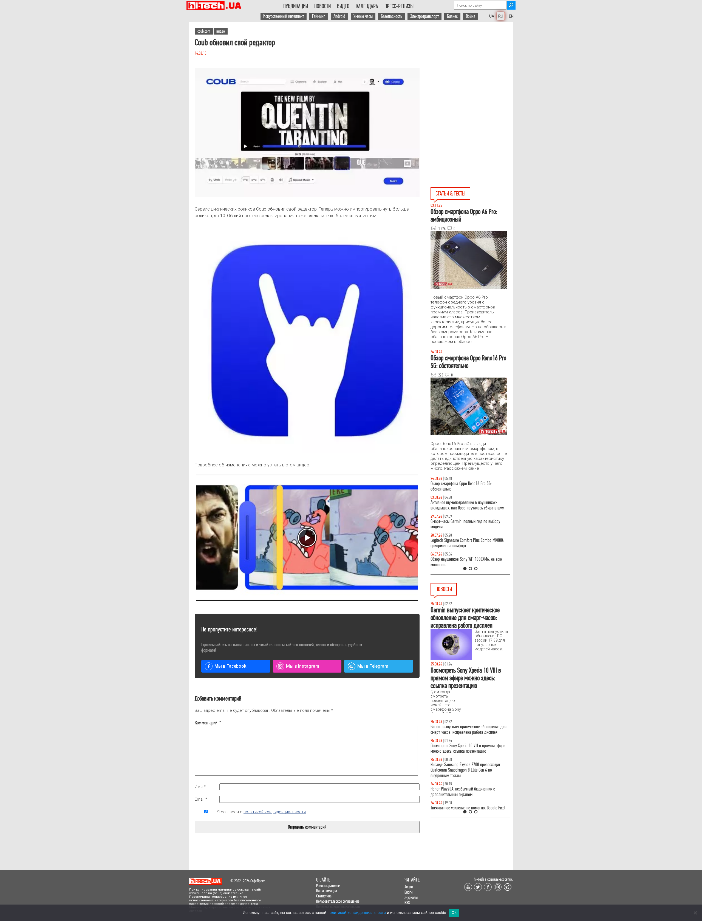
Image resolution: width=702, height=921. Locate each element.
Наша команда (326, 890)
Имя (200, 786)
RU (500, 16)
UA (491, 16)
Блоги (408, 892)
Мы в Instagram (302, 666)
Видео (343, 6)
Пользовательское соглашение (338, 901)
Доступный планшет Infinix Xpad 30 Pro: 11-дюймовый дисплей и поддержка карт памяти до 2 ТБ (468, 751)
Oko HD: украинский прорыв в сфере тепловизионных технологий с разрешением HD (468, 797)
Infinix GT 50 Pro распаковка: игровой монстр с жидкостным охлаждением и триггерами (468, 543)
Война (470, 16)
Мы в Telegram (372, 666)
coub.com (203, 31)
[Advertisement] (472, 71)
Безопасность (391, 16)
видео (220, 31)
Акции (408, 886)
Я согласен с (261, 811)
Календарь (367, 6)
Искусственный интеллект (283, 16)
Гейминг (318, 16)
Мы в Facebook (230, 666)
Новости (322, 6)
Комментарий (206, 723)
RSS (407, 902)
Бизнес (452, 16)
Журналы (411, 897)
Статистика (324, 896)
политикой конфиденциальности (275, 811)
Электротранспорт (424, 16)
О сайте (323, 880)
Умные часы (363, 16)
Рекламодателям (328, 885)
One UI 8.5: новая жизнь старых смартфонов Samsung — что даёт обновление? (466, 505)
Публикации (295, 6)
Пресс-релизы (399, 6)
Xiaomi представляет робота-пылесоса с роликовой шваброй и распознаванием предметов (463, 775)
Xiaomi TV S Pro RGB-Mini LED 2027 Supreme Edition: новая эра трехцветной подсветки (465, 729)
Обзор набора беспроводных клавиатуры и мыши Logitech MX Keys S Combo (465, 486)
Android (339, 16)
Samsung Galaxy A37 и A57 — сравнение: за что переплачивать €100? (469, 562)
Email (201, 799)
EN (511, 16)
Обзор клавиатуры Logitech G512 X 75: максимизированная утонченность (461, 524)
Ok (454, 912)
